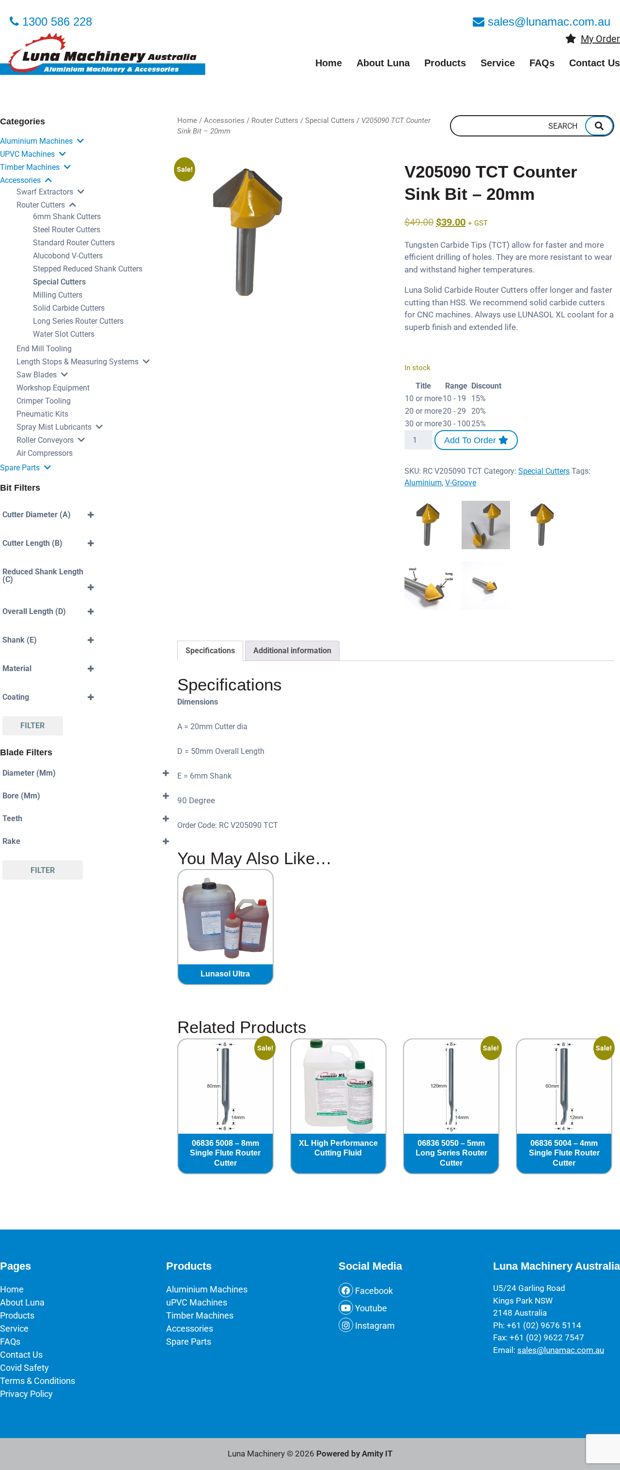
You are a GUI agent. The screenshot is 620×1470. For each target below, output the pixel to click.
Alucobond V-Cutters (68, 255)
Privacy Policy (26, 1394)
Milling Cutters (57, 295)
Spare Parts (20, 467)
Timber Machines (30, 167)
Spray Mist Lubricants (54, 427)
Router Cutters (40, 205)
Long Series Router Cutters (78, 321)
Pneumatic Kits (42, 414)
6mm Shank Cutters (67, 216)
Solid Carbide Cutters (69, 308)
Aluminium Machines (36, 141)
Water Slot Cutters (63, 334)
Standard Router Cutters (74, 242)
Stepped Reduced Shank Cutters (87, 268)
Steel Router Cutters (66, 229)
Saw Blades (36, 374)
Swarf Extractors (44, 191)
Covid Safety (24, 1368)
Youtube (370, 1308)
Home (328, 63)
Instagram (374, 1325)
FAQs (542, 63)
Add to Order (471, 440)
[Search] (599, 125)
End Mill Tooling (44, 348)
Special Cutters (59, 281)
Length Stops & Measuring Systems (77, 361)
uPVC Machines (27, 154)
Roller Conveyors (45, 440)
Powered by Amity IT (354, 1453)
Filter (32, 725)
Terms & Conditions (37, 1381)
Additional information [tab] (292, 650)
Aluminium (423, 482)
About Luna (383, 63)
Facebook (373, 1291)
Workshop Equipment (53, 387)
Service (497, 63)
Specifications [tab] (210, 650)
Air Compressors (44, 453)
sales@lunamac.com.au (560, 1350)
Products (445, 63)
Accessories (20, 180)
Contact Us (594, 63)
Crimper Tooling (43, 400)
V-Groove (460, 482)
